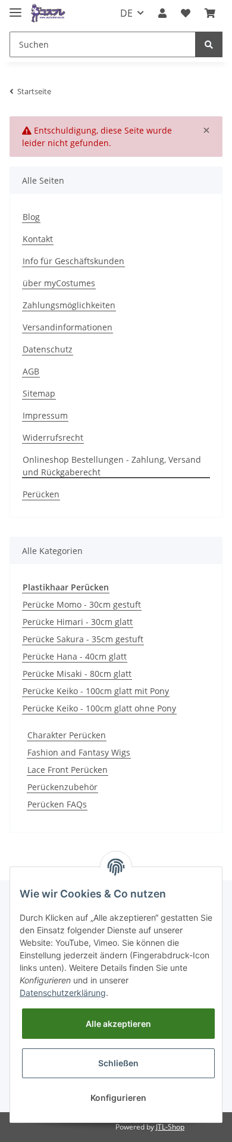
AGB (31, 371)
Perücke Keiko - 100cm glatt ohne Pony (99, 708)
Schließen (118, 1063)
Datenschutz (48, 349)
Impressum (45, 415)
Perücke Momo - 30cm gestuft (82, 604)
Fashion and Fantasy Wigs (78, 752)
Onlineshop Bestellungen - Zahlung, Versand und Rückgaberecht (112, 466)
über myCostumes (59, 283)
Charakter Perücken (66, 735)
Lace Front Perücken (67, 769)
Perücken (41, 494)
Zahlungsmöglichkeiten (69, 305)
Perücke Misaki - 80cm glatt (77, 673)
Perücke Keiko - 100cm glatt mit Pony (96, 691)
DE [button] (126, 13)
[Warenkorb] (209, 13)
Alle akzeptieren (118, 1024)
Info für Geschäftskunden (73, 261)
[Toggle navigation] (15, 7)
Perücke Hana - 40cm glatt (75, 656)
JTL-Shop (170, 1127)
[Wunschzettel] (185, 13)
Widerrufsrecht (53, 437)
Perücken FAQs (57, 804)
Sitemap (39, 393)
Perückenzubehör (62, 787)
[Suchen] (208, 44)
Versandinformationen (67, 327)
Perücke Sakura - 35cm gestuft (83, 639)
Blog (31, 216)
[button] (162, 13)
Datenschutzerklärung (63, 993)
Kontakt (38, 239)
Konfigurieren (118, 1098)
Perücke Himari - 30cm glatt (78, 621)
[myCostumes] (48, 13)
